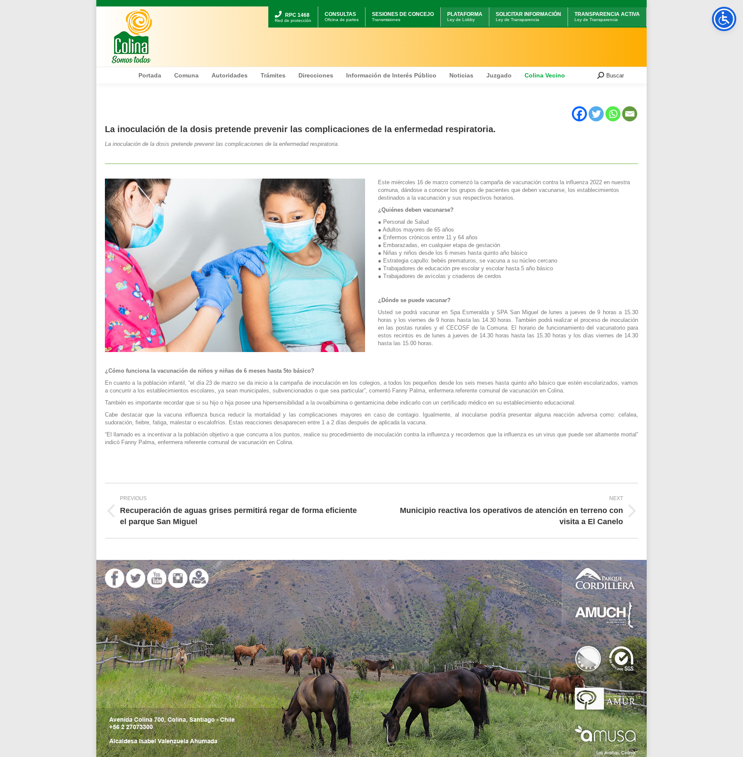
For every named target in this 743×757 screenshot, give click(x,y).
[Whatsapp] (612, 113)
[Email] (629, 113)
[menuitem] (293, 7)
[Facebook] (579, 113)
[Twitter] (596, 113)
